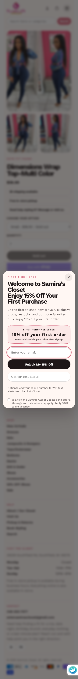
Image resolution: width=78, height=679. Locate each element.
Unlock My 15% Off (39, 364)
